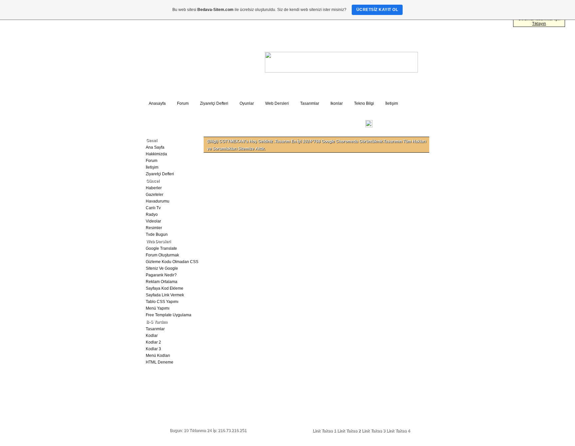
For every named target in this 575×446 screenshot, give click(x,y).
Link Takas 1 (324, 430)
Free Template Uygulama (168, 315)
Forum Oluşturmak (162, 255)
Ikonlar (336, 103)
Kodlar (152, 335)
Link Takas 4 (398, 430)
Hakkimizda (156, 154)
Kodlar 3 (153, 349)
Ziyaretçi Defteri (214, 103)
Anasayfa (157, 103)
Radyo (152, 214)
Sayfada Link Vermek (165, 295)
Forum (183, 103)
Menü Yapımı (157, 308)
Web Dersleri (277, 103)
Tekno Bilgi (364, 103)
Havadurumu (157, 201)
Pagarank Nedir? (161, 275)
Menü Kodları (158, 355)
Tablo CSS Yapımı (162, 301)
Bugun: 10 (179, 430)
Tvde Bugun (157, 234)
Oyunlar (247, 103)
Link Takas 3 (373, 430)
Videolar (153, 221)
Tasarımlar (309, 103)
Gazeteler (154, 194)
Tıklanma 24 (200, 430)
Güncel (152, 181)
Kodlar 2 (153, 342)
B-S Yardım (156, 322)
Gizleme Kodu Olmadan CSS (172, 261)
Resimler (154, 227)
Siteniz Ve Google (162, 268)
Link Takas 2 (349, 430)
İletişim (391, 103)
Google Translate (161, 248)
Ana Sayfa (155, 147)
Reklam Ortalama (161, 281)
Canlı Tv (153, 208)
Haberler (154, 188)
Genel (151, 140)
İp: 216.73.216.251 (230, 430)
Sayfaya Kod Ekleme (164, 288)
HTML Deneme (159, 362)
